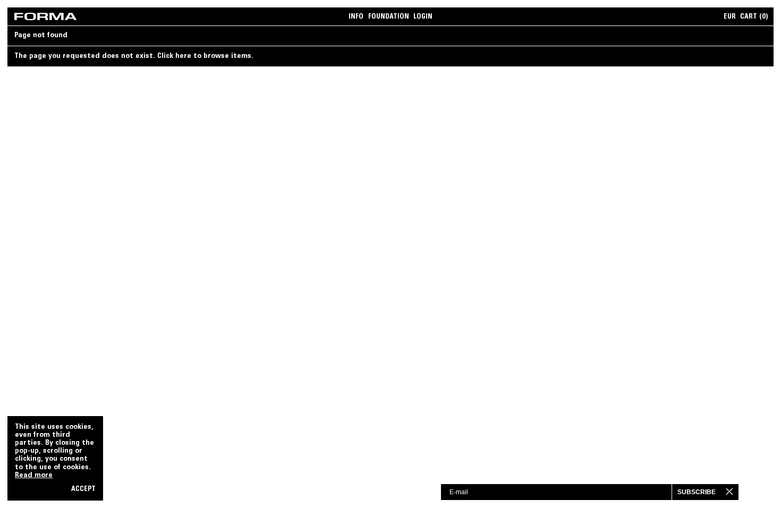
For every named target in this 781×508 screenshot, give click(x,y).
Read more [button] (34, 475)
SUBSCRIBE (696, 492)
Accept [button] (83, 489)
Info (356, 17)
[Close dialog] (738, 491)
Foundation (388, 17)
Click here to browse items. (205, 56)
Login (422, 17)
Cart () (754, 17)
